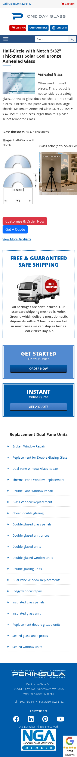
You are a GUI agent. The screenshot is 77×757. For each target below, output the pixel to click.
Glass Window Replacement (32, 502)
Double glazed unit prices (30, 535)
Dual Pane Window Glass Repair (35, 469)
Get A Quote (15, 229)
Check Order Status (38, 28)
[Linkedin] (31, 720)
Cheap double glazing (28, 513)
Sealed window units (27, 647)
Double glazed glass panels (32, 524)
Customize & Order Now (24, 221)
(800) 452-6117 (22, 4)
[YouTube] (60, 720)
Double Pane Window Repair (32, 491)
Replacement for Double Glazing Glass (39, 457)
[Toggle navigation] (6, 39)
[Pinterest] (45, 720)
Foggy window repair (27, 591)
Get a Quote (62, 28)
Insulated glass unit (26, 613)
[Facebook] (16, 720)
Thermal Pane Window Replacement (38, 480)
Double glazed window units (32, 558)
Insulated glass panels (28, 602)
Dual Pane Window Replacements (36, 580)
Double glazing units (27, 569)
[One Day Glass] (38, 18)
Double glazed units (26, 547)
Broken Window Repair (28, 446)
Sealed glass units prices (30, 636)
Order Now (21, 28)
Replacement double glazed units (36, 624)
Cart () (69, 4)
